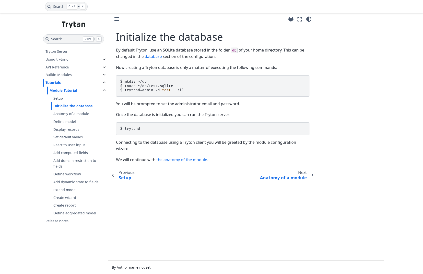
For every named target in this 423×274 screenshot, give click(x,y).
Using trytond (57, 59)
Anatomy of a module (71, 113)
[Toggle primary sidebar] (116, 19)
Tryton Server (57, 51)
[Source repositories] (290, 19)
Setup (58, 98)
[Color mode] (308, 19)
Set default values (68, 137)
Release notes (57, 221)
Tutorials (53, 82)
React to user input (69, 145)
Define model (64, 121)
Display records (66, 129)
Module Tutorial (63, 90)
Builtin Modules (59, 74)
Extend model (64, 189)
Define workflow (67, 174)
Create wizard (64, 197)
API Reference (57, 67)
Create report (64, 205)
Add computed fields (70, 152)
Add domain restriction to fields (74, 163)
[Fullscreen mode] (299, 19)
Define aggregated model (74, 213)
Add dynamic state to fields (75, 182)
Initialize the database (73, 106)
